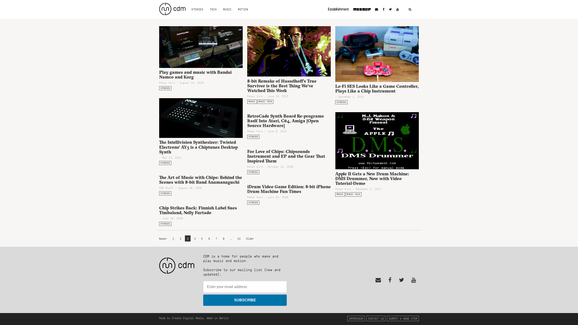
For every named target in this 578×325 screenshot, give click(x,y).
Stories (197, 9)
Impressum (356, 318)
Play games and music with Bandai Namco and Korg (195, 75)
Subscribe (245, 300)
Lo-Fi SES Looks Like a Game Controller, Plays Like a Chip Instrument (377, 89)
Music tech (265, 101)
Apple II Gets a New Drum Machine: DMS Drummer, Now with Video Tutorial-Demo (372, 178)
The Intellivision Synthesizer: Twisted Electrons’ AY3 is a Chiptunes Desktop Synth (198, 146)
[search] (410, 10)
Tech (213, 9)
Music (227, 9)
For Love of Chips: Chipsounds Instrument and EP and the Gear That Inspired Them (286, 156)
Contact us (376, 318)
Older (250, 238)
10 (238, 238)
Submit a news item (403, 318)
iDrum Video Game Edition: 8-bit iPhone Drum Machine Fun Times (289, 189)
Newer (163, 238)
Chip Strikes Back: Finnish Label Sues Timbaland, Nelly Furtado (198, 210)
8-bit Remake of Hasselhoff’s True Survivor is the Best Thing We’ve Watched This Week (282, 85)
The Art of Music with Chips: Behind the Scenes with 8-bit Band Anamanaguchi (200, 180)
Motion (243, 9)
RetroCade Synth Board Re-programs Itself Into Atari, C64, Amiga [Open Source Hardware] (285, 120)
